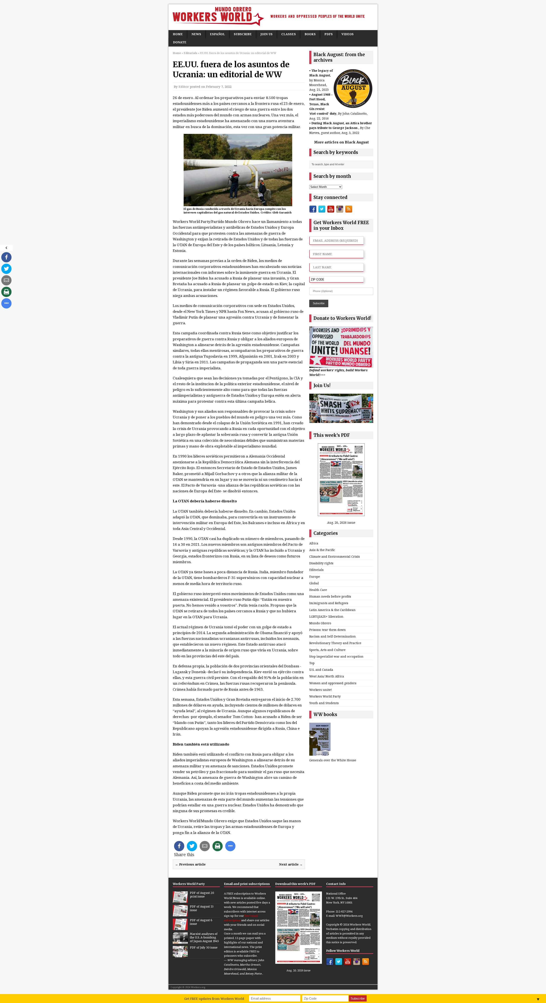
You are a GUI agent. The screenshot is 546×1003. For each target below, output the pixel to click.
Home (178, 34)
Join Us (266, 34)
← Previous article (190, 864)
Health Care (318, 590)
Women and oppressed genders (332, 683)
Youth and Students (324, 703)
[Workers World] (273, 17)
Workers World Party (325, 696)
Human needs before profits (330, 596)
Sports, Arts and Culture (327, 650)
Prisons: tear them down (327, 630)
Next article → (291, 864)
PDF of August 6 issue (201, 922)
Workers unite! (320, 690)
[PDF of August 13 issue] (180, 914)
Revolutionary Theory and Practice (335, 643)
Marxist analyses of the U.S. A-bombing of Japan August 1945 (204, 937)
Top (312, 663)
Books (310, 34)
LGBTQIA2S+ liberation (326, 616)
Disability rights (321, 563)
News (196, 34)
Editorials (316, 570)
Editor (184, 86)
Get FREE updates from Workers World (214, 998)
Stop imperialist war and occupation (336, 656)
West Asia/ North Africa (326, 676)
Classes (288, 34)
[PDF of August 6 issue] (180, 928)
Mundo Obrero (320, 623)
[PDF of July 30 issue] (180, 955)
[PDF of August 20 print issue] (180, 900)
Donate (179, 42)
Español (217, 34)
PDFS (328, 34)
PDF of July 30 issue (204, 947)
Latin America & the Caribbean (332, 610)
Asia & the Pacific (322, 550)
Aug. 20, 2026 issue (341, 523)
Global (314, 583)
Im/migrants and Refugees (328, 603)
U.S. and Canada (321, 670)
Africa (313, 543)
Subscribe (243, 34)
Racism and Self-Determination (332, 636)
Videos (347, 34)
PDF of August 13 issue (201, 908)
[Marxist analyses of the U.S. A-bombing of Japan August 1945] (180, 941)
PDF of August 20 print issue (202, 894)
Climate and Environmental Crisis (334, 556)
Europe (314, 577)
